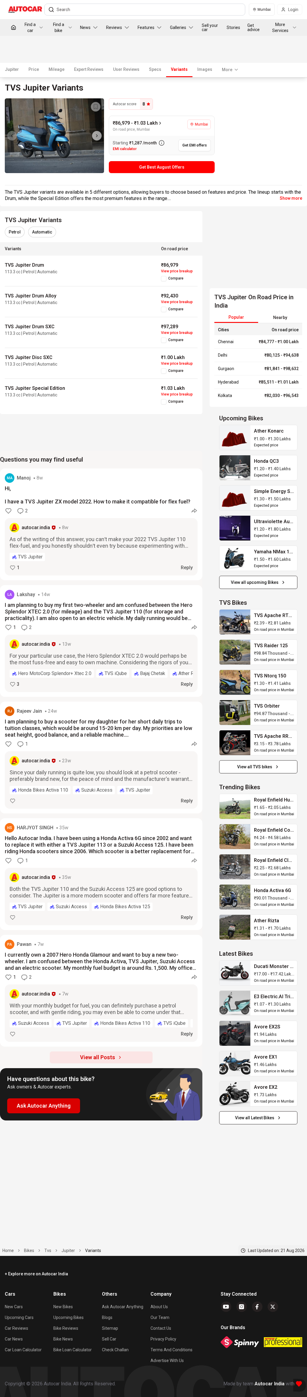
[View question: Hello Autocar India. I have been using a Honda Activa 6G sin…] (101, 874)
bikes (29, 1250)
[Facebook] (257, 1306)
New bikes (63, 1306)
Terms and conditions (171, 1349)
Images (204, 69)
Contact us (161, 1328)
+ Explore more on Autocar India (36, 1273)
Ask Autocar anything (122, 1306)
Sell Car (109, 1339)
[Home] (13, 27)
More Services (280, 27)
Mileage (56, 69)
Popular (236, 317)
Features (146, 27)
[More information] (161, 142)
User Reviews (126, 69)
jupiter (68, 1250)
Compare (175, 278)
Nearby (280, 317)
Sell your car (210, 27)
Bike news (63, 1339)
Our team (160, 1317)
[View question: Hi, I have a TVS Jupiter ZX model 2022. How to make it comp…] (101, 524)
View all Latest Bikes (254, 1117)
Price (33, 69)
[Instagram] (241, 1306)
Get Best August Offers (161, 167)
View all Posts (97, 1057)
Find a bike (58, 27)
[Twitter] (272, 1306)
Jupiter (12, 69)
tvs (47, 1250)
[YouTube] (226, 1306)
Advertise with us (167, 1360)
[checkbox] (163, 278)
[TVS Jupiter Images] (54, 135)
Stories (233, 27)
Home (8, 1250)
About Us (159, 1306)
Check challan (115, 1349)
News (85, 27)
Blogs (107, 1317)
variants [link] (93, 1250)
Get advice (253, 27)
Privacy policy (163, 1339)
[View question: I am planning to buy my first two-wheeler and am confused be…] (101, 641)
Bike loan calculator (72, 1349)
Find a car (30, 27)
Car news (14, 1339)
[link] (235, 437)
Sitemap (110, 1328)
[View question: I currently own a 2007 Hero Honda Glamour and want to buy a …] (101, 991)
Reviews (114, 27)
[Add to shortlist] (95, 107)
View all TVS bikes (254, 766)
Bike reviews (65, 1328)
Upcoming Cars (19, 1317)
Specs (155, 69)
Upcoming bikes (68, 1317)
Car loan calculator (23, 1349)
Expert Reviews (88, 69)
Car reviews (16, 1328)
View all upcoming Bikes (255, 582)
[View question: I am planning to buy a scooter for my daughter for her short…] (101, 757)
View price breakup (177, 271)
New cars (14, 1306)
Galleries (178, 27)
